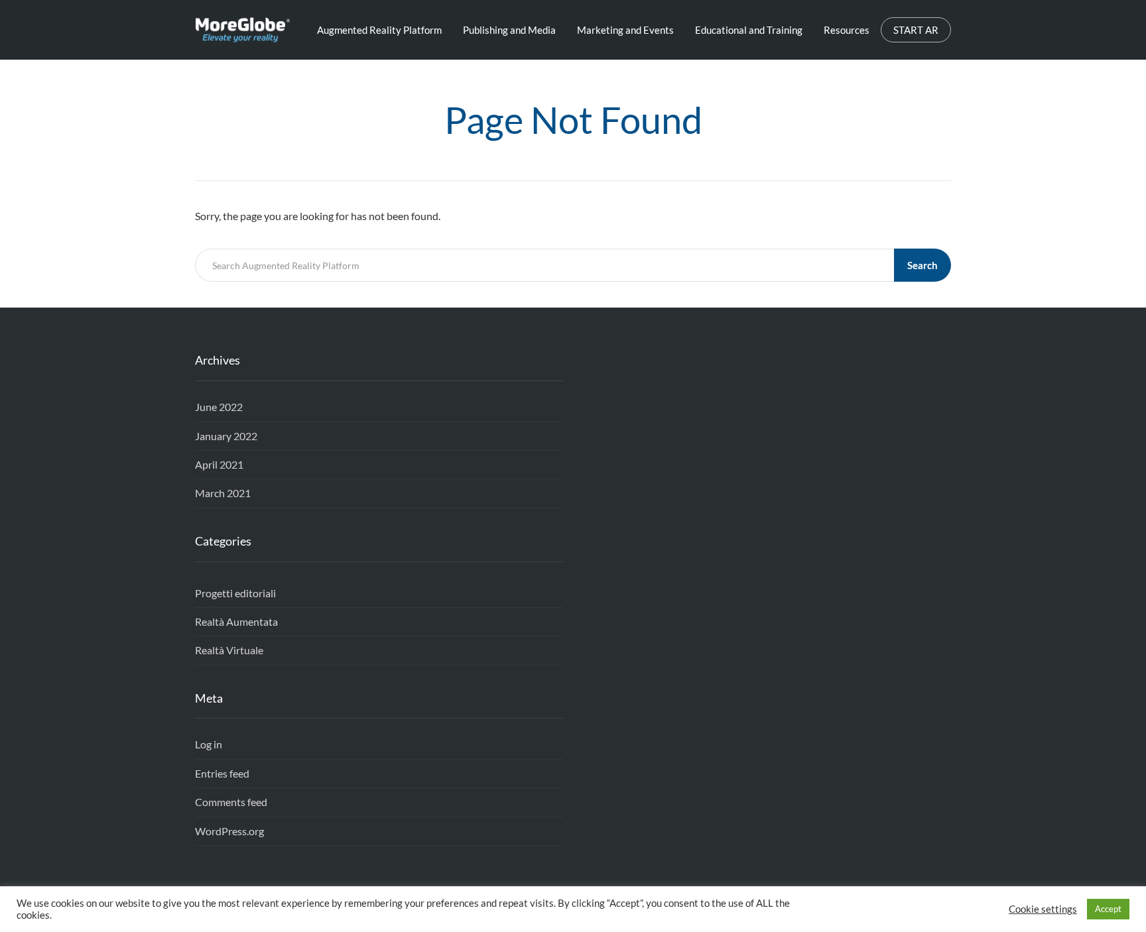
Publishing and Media (509, 30)
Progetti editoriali (235, 593)
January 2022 (226, 436)
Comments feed (231, 801)
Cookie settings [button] (1043, 909)
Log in (208, 744)
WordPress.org (229, 831)
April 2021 (219, 464)
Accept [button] (1108, 908)
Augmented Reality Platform (379, 30)
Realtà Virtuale (229, 650)
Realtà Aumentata (236, 621)
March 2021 (223, 493)
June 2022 (219, 406)
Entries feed (222, 773)
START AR (915, 30)
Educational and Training (748, 30)
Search (922, 265)
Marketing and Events (625, 30)
